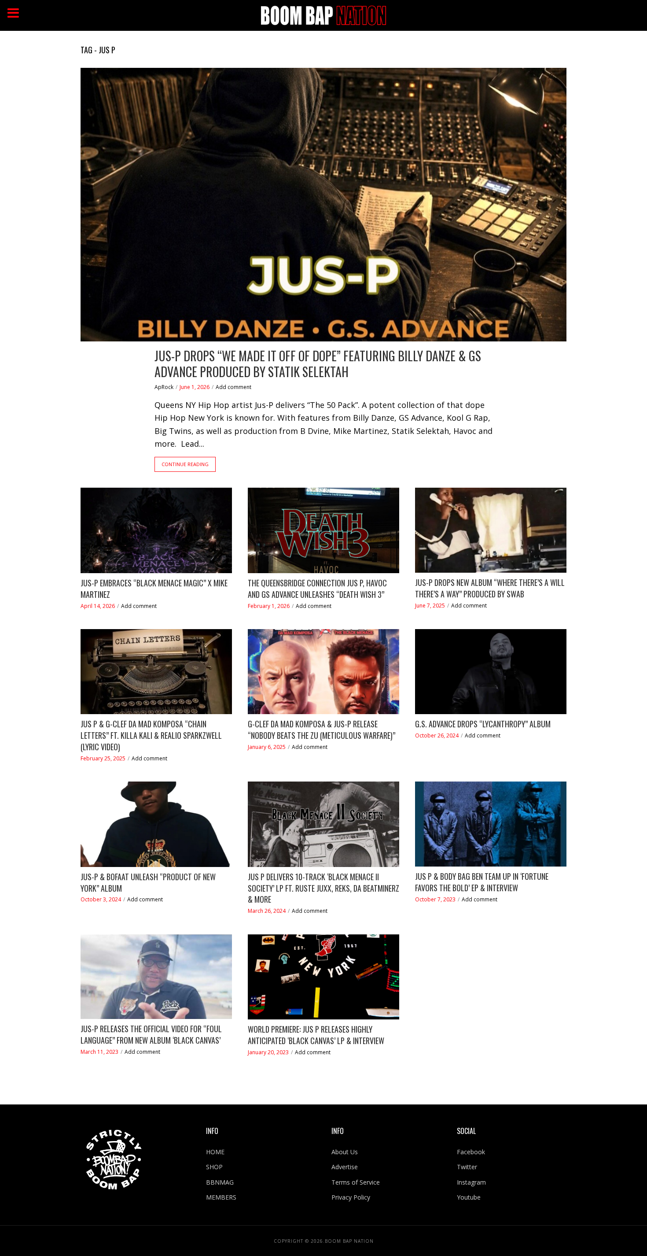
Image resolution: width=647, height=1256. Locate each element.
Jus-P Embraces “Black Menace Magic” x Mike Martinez (154, 589)
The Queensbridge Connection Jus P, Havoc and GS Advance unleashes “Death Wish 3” (317, 589)
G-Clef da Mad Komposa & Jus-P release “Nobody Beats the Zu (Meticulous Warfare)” (321, 730)
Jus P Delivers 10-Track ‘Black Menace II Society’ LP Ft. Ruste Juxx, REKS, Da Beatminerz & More (323, 888)
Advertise (344, 1167)
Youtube (469, 1197)
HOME (215, 1152)
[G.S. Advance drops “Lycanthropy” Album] (490, 672)
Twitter (467, 1167)
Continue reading (185, 464)
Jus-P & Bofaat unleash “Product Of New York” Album (148, 882)
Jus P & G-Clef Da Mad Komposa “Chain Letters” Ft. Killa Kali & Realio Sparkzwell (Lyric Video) (151, 735)
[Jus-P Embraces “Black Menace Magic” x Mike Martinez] (156, 530)
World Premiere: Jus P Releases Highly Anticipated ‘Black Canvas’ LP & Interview (316, 1035)
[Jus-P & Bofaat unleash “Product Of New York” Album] (156, 824)
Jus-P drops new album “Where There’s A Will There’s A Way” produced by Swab (490, 588)
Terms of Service (355, 1182)
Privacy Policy (350, 1197)
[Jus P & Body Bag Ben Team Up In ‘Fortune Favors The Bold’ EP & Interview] (490, 824)
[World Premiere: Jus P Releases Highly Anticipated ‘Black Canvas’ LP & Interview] (323, 977)
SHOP (214, 1167)
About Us (344, 1152)
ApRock (163, 387)
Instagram (471, 1182)
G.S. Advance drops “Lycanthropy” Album (483, 724)
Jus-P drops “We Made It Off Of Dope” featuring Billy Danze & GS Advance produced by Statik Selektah (317, 364)
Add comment (233, 387)
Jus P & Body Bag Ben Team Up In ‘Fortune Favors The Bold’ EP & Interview (481, 882)
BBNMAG (220, 1182)
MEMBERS (221, 1197)
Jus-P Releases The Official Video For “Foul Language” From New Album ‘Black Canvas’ (151, 1034)
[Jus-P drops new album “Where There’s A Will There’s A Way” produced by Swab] (490, 530)
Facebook (471, 1152)
